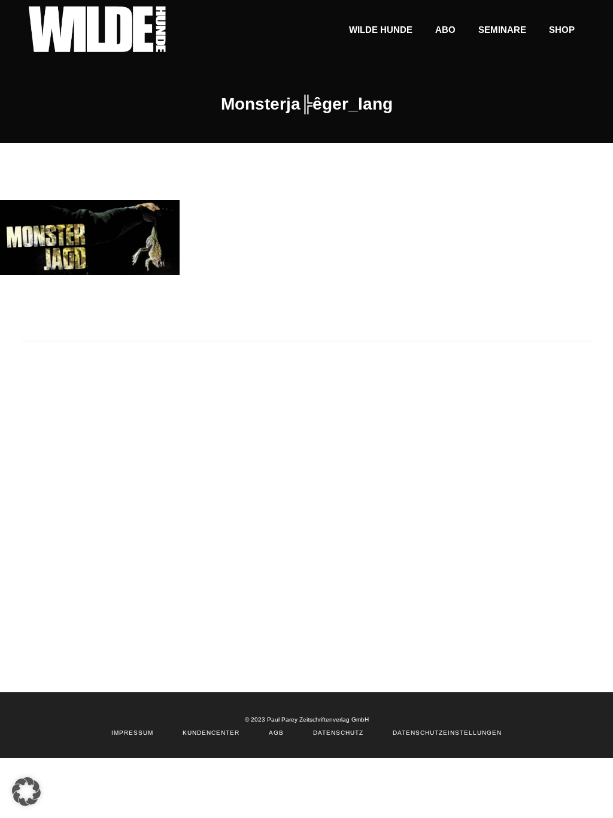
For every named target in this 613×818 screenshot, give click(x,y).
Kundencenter (211, 732)
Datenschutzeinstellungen (447, 732)
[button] (26, 791)
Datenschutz (338, 732)
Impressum (132, 732)
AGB (276, 732)
